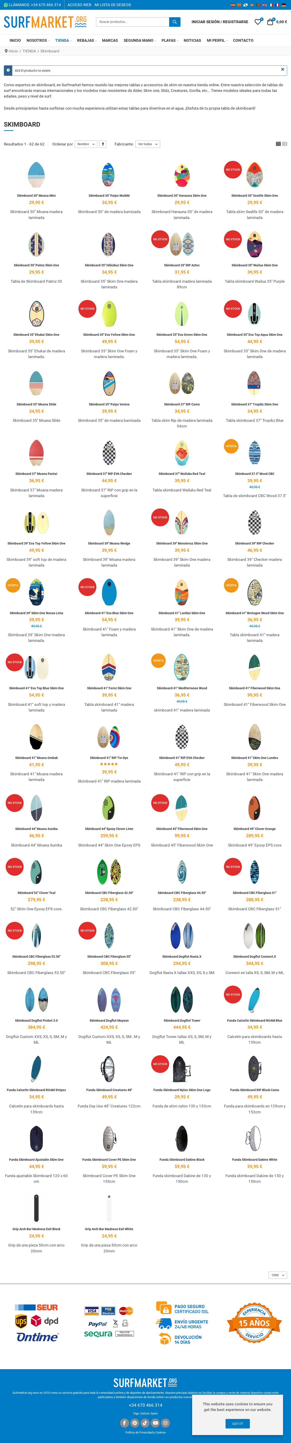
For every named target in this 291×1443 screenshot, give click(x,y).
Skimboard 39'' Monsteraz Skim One (182, 543)
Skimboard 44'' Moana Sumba (36, 829)
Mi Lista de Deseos (113, 4)
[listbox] (86, 144)
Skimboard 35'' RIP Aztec (182, 265)
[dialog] (237, 1415)
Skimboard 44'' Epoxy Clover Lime (109, 829)
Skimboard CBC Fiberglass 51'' (254, 893)
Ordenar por (62, 144)
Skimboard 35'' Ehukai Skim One (36, 334)
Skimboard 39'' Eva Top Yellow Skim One (36, 543)
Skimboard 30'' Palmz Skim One (36, 265)
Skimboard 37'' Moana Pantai (36, 474)
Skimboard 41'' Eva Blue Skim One (109, 613)
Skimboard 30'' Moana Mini (36, 195)
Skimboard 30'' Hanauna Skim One (182, 195)
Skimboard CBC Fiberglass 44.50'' (182, 893)
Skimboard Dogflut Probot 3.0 (36, 1020)
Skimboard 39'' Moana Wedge (109, 543)
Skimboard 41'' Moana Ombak (36, 758)
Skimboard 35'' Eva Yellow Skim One (109, 334)
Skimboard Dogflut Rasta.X (181, 956)
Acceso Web (79, 4)
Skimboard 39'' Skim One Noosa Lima (36, 613)
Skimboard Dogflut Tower (182, 1020)
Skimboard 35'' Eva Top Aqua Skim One (255, 334)
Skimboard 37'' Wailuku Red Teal (182, 474)
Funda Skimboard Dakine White (254, 1159)
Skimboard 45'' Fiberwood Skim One (182, 829)
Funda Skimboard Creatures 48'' (109, 1090)
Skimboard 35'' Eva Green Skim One (181, 334)
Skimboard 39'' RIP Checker (254, 543)
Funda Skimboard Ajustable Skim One (36, 1159)
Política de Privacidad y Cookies (145, 1432)
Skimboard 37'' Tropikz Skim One (254, 404)
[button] (258, 22)
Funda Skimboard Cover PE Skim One (109, 1159)
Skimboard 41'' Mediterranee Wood (182, 688)
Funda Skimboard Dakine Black (182, 1159)
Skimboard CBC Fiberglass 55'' (109, 956)
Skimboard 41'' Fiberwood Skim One (254, 688)
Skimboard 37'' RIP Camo (182, 404)
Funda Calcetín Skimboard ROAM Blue (254, 1020)
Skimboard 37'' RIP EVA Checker (109, 474)
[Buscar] (175, 22)
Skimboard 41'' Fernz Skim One (109, 688)
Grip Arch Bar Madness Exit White (109, 1229)
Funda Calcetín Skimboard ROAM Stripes (36, 1090)
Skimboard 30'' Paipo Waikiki (109, 195)
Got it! (237, 1424)
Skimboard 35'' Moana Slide (36, 404)
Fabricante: (124, 144)
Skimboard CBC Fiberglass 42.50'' (109, 893)
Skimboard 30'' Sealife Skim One (254, 195)
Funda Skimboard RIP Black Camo (254, 1090)
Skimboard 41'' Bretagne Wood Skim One (255, 613)
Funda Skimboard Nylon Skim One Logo (182, 1090)
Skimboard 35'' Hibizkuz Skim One (109, 265)
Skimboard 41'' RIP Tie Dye (109, 758)
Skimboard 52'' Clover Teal (36, 893)
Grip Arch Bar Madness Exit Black (36, 1229)
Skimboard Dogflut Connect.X (254, 956)
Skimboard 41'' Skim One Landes (254, 758)
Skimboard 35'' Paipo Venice (109, 404)
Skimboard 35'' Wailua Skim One (255, 265)
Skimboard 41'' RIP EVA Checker (182, 758)
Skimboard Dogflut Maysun (109, 1020)
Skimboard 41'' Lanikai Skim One (181, 613)
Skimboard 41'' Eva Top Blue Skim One (36, 688)
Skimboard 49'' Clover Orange (254, 829)
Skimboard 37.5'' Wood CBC (254, 474)
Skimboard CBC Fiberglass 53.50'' (36, 956)
